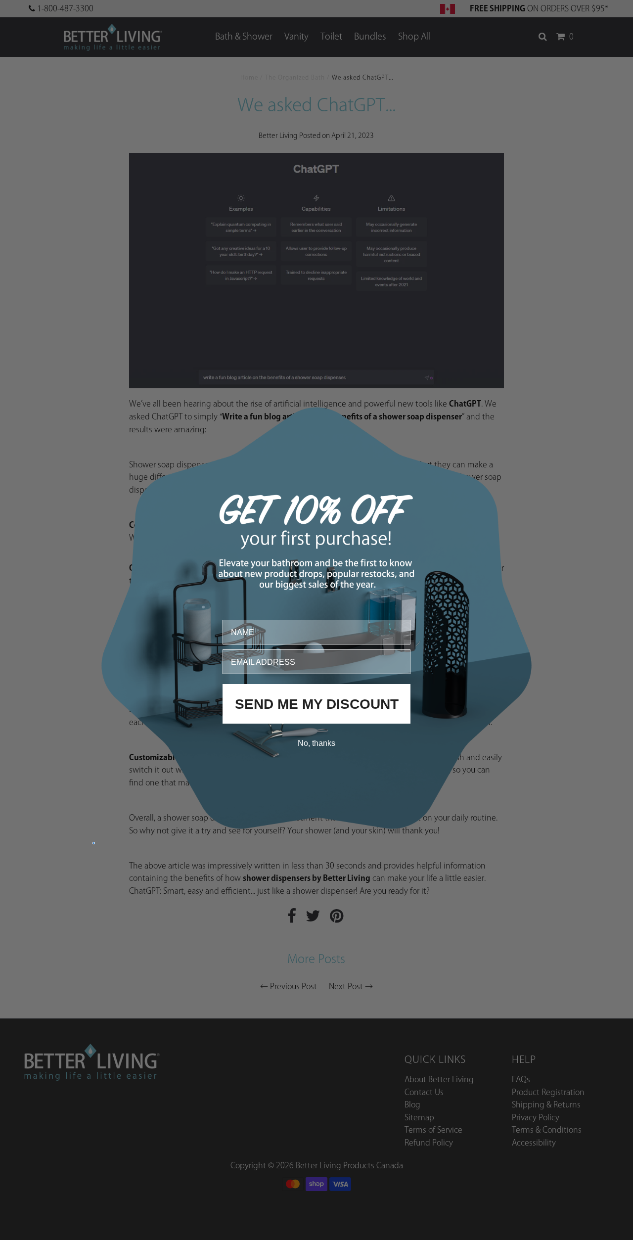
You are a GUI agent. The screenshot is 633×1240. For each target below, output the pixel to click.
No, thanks (316, 742)
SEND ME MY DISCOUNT (317, 703)
